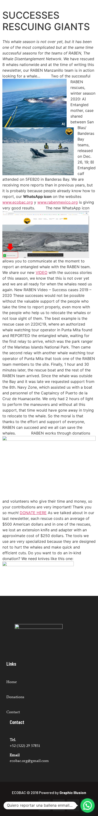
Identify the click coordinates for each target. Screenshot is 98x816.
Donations (15, 697)
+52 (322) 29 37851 (25, 745)
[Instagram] (59, 805)
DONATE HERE (33, 512)
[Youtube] (73, 805)
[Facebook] (44, 805)
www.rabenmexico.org (57, 202)
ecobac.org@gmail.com (29, 760)
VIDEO (41, 272)
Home (11, 682)
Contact (13, 712)
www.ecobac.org (17, 202)
